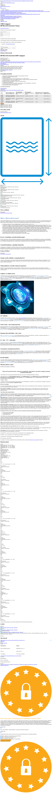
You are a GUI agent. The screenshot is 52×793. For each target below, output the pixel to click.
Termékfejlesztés (7, 16)
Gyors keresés (13, 18)
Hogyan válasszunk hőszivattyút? (5, 112)
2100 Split (35, 61)
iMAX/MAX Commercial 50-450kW (11, 12)
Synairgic (42, 10)
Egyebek (1, 18)
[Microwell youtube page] (24, 664)
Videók (17, 17)
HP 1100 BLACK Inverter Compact (18, 90)
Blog (1, 17)
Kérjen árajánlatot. (3, 50)
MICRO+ (11, 16)
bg (3, 8)
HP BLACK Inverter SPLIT (45, 11)
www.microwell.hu (18, 655)
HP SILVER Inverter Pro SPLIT (35, 11)
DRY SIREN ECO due (22, 13)
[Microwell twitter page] (33, 664)
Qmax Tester (38, 14)
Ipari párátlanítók (26, 14)
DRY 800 (20, 10)
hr (2, 8)
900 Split (6, 62)
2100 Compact (17, 61)
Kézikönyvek (2, 15)
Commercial (2, 12)
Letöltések (9, 18)
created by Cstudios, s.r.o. (4, 665)
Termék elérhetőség (3, 88)
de (5, 8)
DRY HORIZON (29, 10)
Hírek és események (7, 17)
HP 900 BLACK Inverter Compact (6, 90)
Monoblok (11, 11)
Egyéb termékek (3, 14)
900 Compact (2, 62)
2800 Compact (22, 61)
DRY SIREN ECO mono (14, 13)
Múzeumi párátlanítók (20, 14)
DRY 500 (17, 10)
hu (0, 7)
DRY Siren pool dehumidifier (5, 13)
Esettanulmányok (13, 17)
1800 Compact (12, 61)
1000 (26, 61)
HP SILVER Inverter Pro (17, 11)
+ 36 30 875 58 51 (3, 655)
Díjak (21, 16)
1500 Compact (7, 61)
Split (29, 11)
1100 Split (14, 62)
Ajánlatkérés (2, 641)
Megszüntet (2, 49)
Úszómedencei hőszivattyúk (5, 11)
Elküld (6, 49)
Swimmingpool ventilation (36, 10)
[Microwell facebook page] (5, 664)
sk (1, 8)
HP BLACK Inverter (24, 11)
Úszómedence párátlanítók (4, 10)
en (0, 8)
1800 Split (32, 61)
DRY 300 (10, 10)
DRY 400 (14, 10)
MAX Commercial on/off (4, 64)
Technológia (2, 16)
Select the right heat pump (4, 28)
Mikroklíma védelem (32, 14)
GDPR (6, 18)
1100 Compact (2, 61)
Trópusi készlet (19, 12)
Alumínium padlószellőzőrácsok (11, 14)
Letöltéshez (2, 103)
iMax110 (4, 63)
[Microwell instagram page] (15, 664)
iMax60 (1, 63)
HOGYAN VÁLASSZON (34, 439)
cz (4, 8)
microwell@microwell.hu (11, 655)
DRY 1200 (24, 10)
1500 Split (28, 61)
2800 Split (39, 61)
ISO (4, 18)
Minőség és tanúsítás (16, 16)
